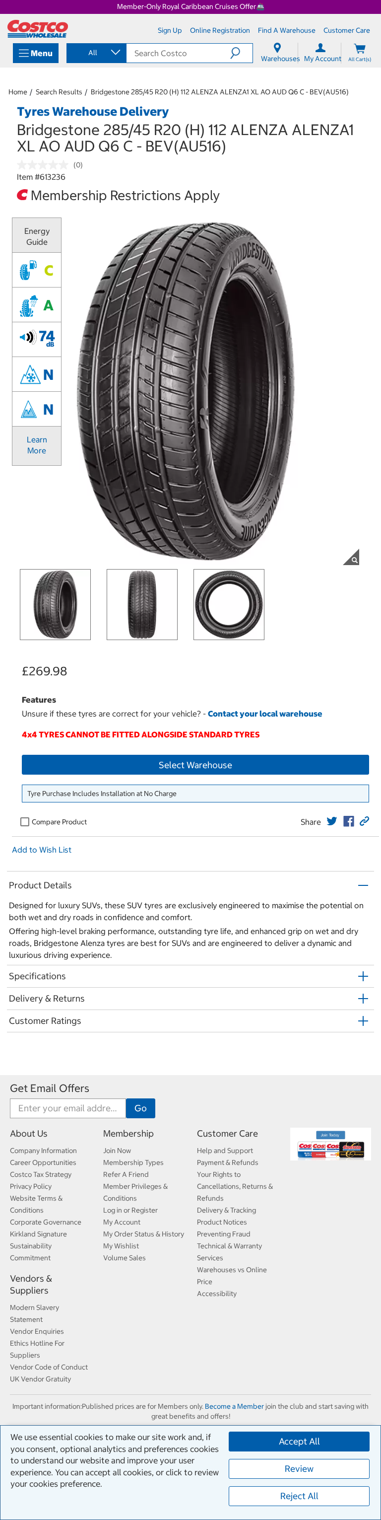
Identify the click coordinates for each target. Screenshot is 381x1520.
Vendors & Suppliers (31, 1284)
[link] (332, 821)
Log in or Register (130, 1210)
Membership (128, 1133)
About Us (29, 1133)
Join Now (117, 1150)
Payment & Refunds (227, 1162)
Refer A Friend (126, 1174)
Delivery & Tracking (226, 1210)
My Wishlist (121, 1245)
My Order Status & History (143, 1234)
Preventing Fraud (224, 1234)
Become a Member (234, 1406)
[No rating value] (45, 164)
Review (299, 1468)
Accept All (299, 1441)
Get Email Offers (49, 1088)
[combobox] (96, 52)
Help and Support (225, 1150)
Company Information (43, 1150)
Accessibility (217, 1293)
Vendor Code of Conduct (49, 1367)
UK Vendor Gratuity (40, 1379)
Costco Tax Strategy (40, 1174)
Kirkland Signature (38, 1234)
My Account (121, 1222)
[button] (241, 53)
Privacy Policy (31, 1186)
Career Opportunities (43, 1162)
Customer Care (227, 1133)
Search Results (59, 91)
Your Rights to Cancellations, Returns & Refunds (235, 1186)
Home (17, 91)
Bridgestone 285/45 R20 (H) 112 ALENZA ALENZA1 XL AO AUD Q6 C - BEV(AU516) (220, 91)
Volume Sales (124, 1257)
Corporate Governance (45, 1222)
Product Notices (222, 1222)
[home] (37, 29)
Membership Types (133, 1162)
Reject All (299, 1496)
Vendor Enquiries (37, 1331)
